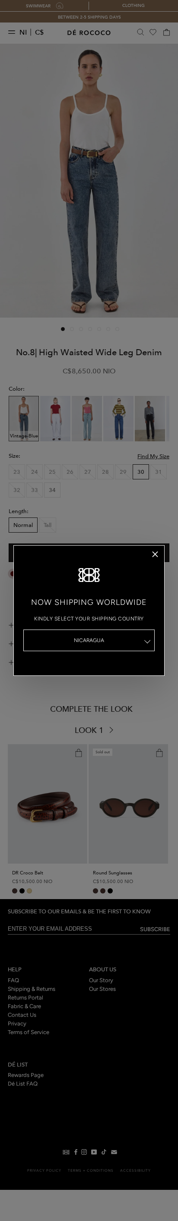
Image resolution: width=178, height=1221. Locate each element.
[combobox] (89, 640)
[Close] (155, 554)
